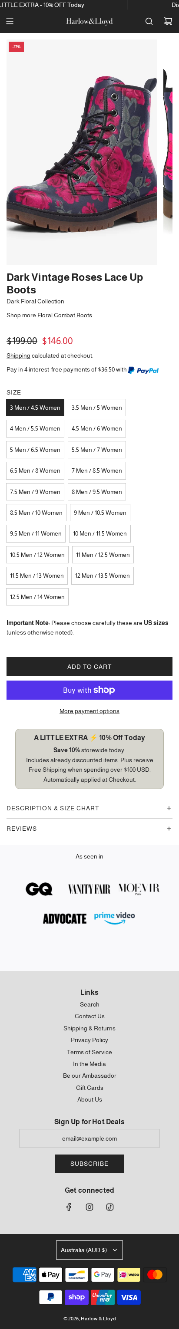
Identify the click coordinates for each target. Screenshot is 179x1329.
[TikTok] (109, 1207)
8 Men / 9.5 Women (97, 491)
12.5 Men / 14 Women (37, 596)
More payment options (89, 710)
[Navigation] (9, 21)
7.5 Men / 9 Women (35, 491)
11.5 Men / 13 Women (37, 575)
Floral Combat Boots (64, 315)
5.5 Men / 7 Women (97, 449)
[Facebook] (69, 1207)
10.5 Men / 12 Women (37, 554)
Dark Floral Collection (35, 301)
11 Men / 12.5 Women (103, 554)
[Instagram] (89, 1207)
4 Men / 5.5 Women (35, 428)
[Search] (149, 21)
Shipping (18, 355)
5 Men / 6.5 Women (35, 449)
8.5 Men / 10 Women (36, 512)
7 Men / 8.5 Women (97, 470)
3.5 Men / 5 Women (97, 407)
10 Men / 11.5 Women (100, 533)
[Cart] (168, 21)
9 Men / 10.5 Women (100, 512)
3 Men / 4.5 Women (35, 407)
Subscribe (89, 1163)
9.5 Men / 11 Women (36, 533)
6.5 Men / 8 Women (35, 470)
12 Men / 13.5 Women (102, 575)
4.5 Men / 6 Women (97, 428)
